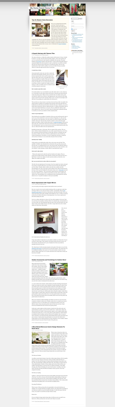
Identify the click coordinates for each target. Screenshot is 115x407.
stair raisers (39, 61)
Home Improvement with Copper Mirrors (44, 183)
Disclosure (73, 45)
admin (42, 21)
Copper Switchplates (62, 43)
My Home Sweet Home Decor (43, 8)
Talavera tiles (61, 169)
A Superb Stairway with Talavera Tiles (43, 53)
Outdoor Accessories (54, 0)
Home (31, 0)
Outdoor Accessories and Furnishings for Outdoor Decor (49, 260)
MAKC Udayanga (45, 54)
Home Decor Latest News (77, 50)
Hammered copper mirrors (37, 248)
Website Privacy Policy (75, 46)
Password (72, 25)
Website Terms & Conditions (76, 47)
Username (72, 22)
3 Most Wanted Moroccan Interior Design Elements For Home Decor (48, 327)
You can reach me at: (75, 48)
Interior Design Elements (45, 0)
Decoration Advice (36, 0)
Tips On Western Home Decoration (42, 20)
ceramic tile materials (58, 122)
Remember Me (74, 29)
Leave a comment (44, 47)
